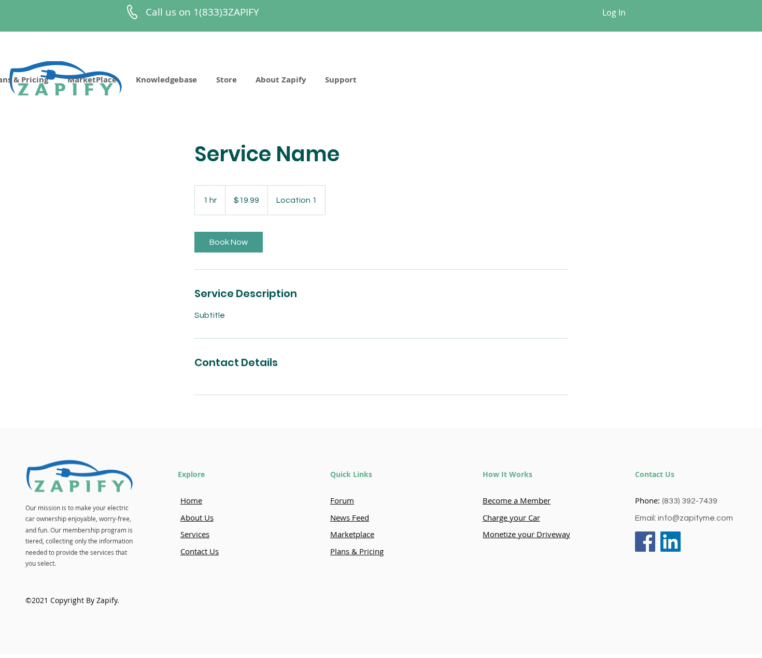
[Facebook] (645, 541)
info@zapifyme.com (695, 518)
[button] (166, 80)
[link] (228, 242)
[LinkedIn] (670, 541)
